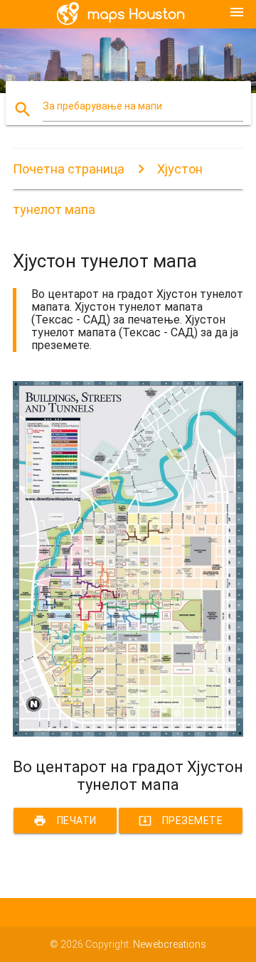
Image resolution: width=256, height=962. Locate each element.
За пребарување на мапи (102, 106)
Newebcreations (169, 944)
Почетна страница (68, 168)
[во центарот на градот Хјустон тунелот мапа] (128, 733)
